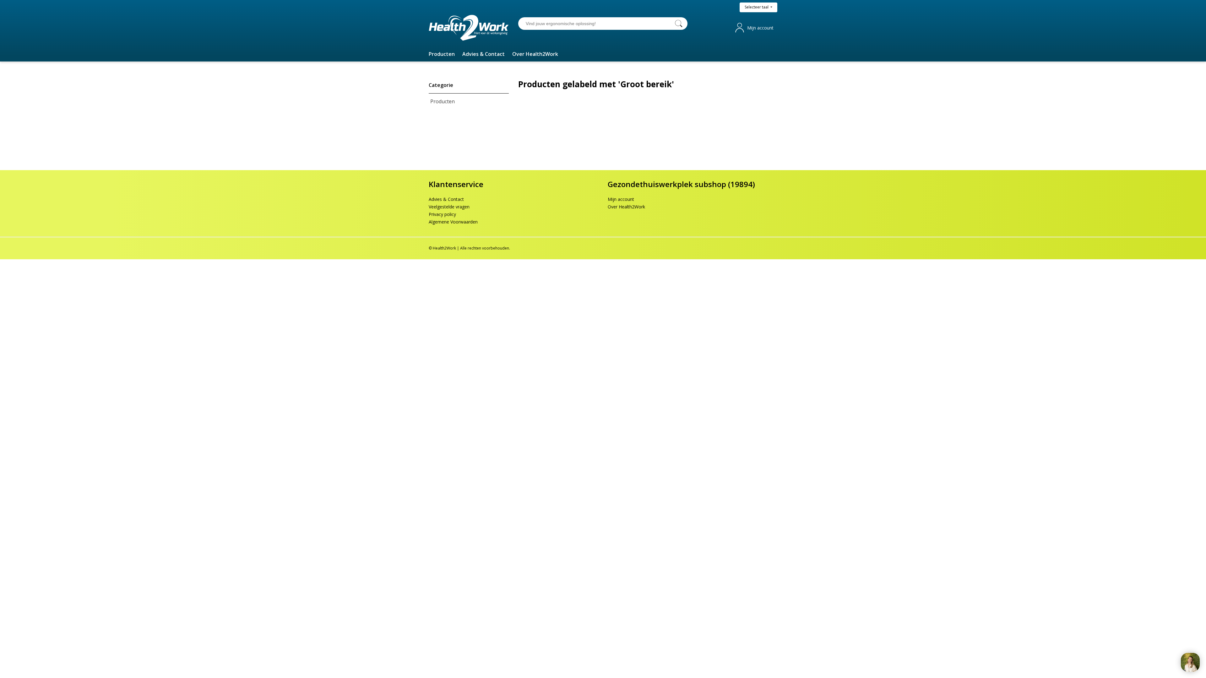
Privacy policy (442, 214)
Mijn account (760, 28)
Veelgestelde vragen (449, 207)
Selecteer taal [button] (757, 7)
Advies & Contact (446, 199)
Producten (442, 101)
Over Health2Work (626, 207)
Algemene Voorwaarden (453, 222)
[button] (442, 54)
